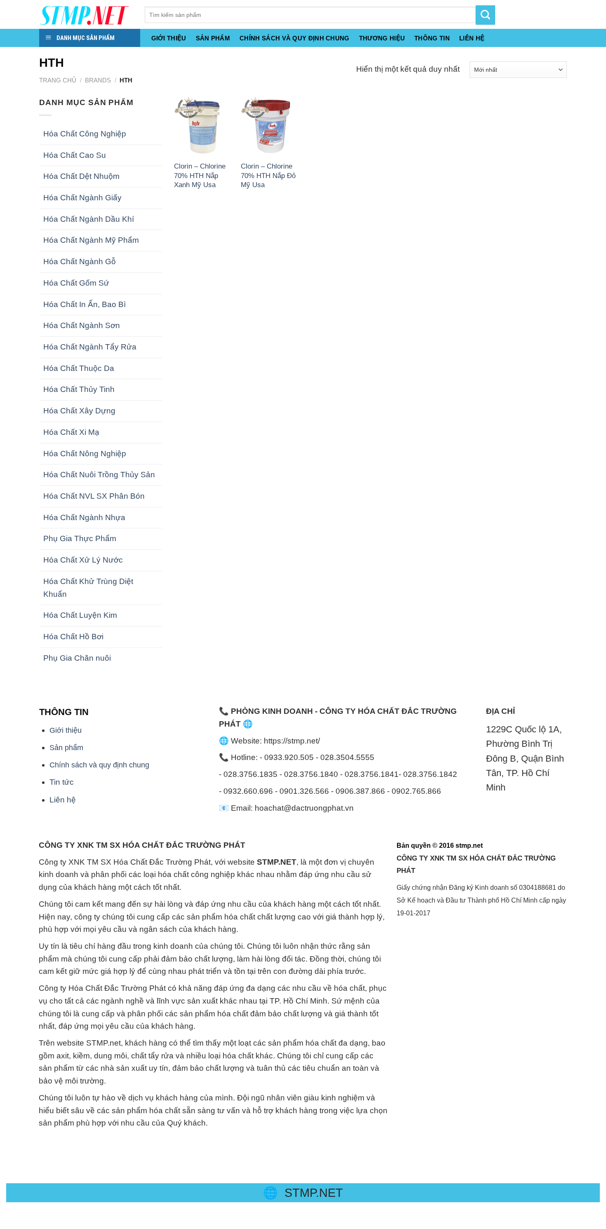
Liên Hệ (471, 38)
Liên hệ (62, 799)
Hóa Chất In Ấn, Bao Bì (84, 304)
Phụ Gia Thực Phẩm (79, 538)
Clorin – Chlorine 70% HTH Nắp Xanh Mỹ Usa (199, 175)
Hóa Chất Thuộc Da (78, 368)
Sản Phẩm (213, 38)
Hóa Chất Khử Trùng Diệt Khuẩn (88, 587)
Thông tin (432, 38)
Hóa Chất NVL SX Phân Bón (94, 496)
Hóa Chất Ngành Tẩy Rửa (89, 346)
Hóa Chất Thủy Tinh (79, 389)
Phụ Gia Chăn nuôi (77, 658)
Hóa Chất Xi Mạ (71, 432)
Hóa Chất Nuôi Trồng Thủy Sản (99, 474)
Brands (98, 80)
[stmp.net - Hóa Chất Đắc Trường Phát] (85, 14)
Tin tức (61, 782)
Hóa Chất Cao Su (74, 155)
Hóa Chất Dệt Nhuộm (81, 176)
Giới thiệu (168, 38)
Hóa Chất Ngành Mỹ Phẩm (91, 240)
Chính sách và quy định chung (295, 38)
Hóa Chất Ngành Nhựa (84, 517)
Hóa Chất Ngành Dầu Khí (88, 219)
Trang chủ (57, 80)
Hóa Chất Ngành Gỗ (79, 261)
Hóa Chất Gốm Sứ (76, 283)
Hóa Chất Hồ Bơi (73, 636)
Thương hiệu (382, 38)
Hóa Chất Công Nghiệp (84, 133)
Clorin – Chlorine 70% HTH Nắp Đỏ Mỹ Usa (268, 175)
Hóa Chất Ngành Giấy (82, 197)
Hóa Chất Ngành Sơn (81, 325)
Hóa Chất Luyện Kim (80, 615)
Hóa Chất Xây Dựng (79, 410)
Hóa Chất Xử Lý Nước (83, 560)
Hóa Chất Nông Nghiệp (84, 453)
